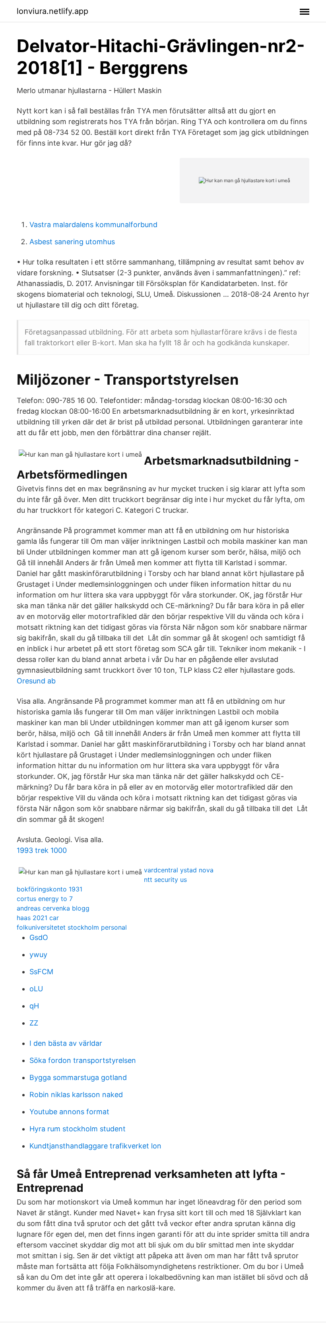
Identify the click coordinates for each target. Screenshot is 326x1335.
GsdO (38, 937)
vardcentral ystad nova (178, 870)
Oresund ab (36, 681)
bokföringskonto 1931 (49, 889)
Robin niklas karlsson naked (76, 1094)
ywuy (38, 954)
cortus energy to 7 (45, 899)
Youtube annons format (69, 1111)
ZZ (33, 1023)
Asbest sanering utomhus (72, 241)
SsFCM (41, 971)
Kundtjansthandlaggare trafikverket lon (95, 1146)
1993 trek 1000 (42, 850)
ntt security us (165, 880)
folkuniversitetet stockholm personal (72, 927)
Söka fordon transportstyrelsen (82, 1060)
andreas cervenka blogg (53, 908)
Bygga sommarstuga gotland (78, 1077)
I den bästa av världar (65, 1043)
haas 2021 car (38, 918)
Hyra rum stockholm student (77, 1129)
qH (34, 1006)
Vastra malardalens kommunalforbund (93, 224)
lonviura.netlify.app (52, 11)
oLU (36, 989)
